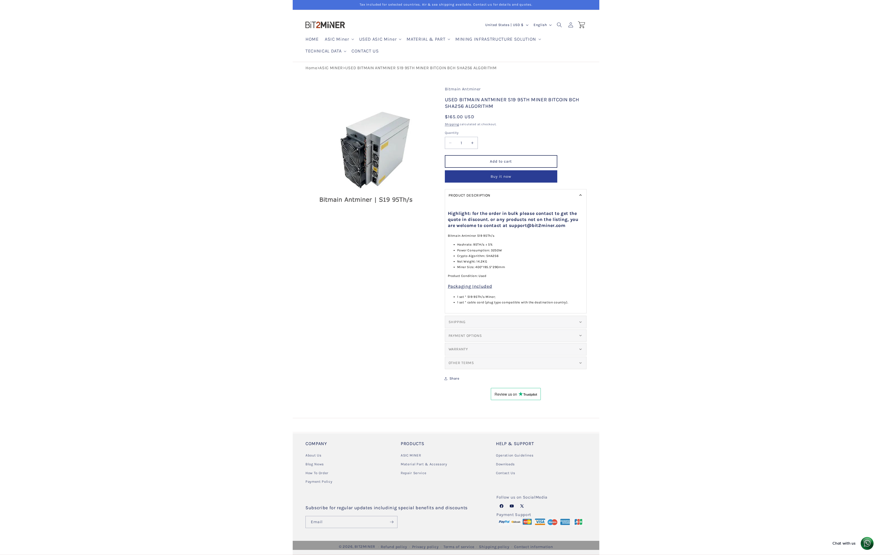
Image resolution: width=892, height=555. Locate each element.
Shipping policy (494, 547)
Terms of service (458, 547)
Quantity (452, 133)
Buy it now (501, 176)
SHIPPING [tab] (457, 322)
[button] (339, 39)
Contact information (533, 547)
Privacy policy (425, 547)
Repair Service (413, 473)
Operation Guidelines (514, 455)
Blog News (314, 464)
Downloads (505, 464)
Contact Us (505, 473)
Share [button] (454, 378)
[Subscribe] (391, 522)
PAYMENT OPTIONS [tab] (465, 335)
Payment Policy (318, 481)
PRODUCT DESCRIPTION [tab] (470, 195)
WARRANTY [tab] (458, 349)
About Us (313, 455)
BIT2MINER (364, 546)
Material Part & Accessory (424, 464)
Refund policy (394, 547)
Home (311, 67)
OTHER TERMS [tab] (461, 363)
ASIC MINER (331, 67)
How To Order (316, 473)
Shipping (452, 124)
